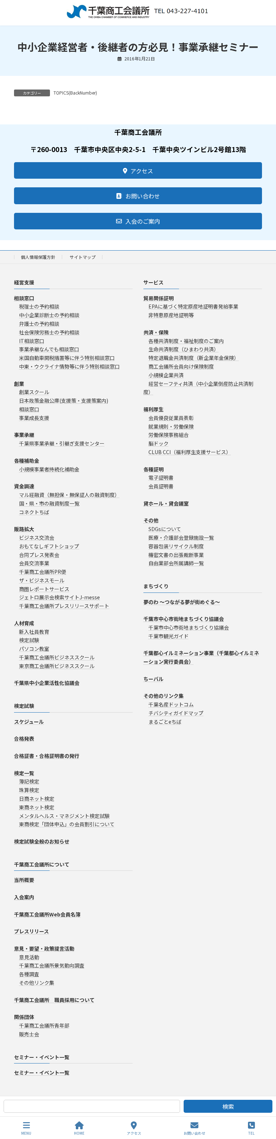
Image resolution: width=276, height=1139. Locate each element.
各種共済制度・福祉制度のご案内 (186, 340)
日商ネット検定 (36, 798)
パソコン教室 (34, 649)
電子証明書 (161, 477)
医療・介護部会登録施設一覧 (181, 537)
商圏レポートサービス (44, 589)
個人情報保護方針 (38, 257)
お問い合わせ (194, 1132)
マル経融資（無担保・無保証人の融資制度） (69, 494)
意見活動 (29, 957)
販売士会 (29, 1034)
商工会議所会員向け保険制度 (181, 366)
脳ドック (158, 443)
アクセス (134, 1132)
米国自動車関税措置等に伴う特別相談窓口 (67, 358)
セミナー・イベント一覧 (41, 1057)
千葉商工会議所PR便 (42, 571)
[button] (138, 170)
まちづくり (156, 586)
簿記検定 (29, 781)
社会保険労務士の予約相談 (49, 332)
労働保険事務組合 (168, 435)
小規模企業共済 (166, 375)
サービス (153, 282)
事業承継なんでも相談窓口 (49, 349)
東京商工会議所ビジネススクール (57, 665)
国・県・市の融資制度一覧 (49, 503)
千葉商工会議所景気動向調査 (51, 965)
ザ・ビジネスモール (41, 580)
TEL (251, 1132)
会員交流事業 (34, 563)
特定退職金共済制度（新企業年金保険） (193, 358)
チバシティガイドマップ (175, 713)
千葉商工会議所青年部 (44, 1025)
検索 (228, 1106)
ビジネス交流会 (36, 537)
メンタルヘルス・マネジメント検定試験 (64, 815)
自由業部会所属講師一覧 (176, 563)
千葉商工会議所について (41, 864)
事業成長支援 (34, 417)
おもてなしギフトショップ (49, 546)
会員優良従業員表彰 (171, 417)
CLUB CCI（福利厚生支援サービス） (189, 452)
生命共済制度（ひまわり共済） (183, 349)
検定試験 (29, 640)
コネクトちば (34, 512)
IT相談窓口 (31, 340)
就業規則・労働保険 (171, 426)
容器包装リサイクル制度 (176, 546)
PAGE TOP (264, 1106)
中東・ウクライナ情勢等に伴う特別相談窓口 (69, 366)
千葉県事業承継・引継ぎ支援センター (62, 443)
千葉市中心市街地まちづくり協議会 (188, 627)
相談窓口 (29, 409)
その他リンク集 (36, 982)
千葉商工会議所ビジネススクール (57, 657)
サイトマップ (83, 257)
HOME (79, 1132)
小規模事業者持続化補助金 (49, 469)
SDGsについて (164, 528)
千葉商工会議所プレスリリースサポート (64, 606)
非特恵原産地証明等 (171, 315)
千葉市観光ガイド (168, 636)
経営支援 (24, 282)
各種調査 (29, 974)
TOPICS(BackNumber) (75, 93)
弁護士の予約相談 (39, 323)
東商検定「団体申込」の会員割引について (67, 824)
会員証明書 (161, 486)
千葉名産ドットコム (171, 704)
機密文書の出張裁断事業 (176, 554)
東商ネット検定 (36, 807)
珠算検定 (29, 790)
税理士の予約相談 (39, 306)
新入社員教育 (34, 631)
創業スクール (34, 392)
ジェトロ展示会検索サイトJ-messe (59, 597)
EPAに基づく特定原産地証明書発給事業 (193, 306)
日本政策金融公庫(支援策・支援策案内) (63, 400)
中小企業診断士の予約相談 (49, 315)
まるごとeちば (164, 721)
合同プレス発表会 (39, 554)
